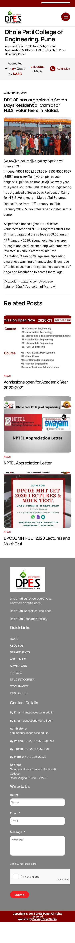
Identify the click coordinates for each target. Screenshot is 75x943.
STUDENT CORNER (22, 679)
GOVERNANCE (19, 686)
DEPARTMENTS (20, 652)
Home (14, 639)
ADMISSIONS (18, 666)
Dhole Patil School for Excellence (30, 611)
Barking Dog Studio (44, 919)
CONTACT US (18, 693)
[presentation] (40, 877)
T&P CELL (16, 673)
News (7, 376)
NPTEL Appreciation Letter (28, 463)
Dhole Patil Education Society (28, 619)
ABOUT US (17, 645)
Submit (19, 895)
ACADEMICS (18, 659)
